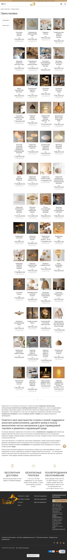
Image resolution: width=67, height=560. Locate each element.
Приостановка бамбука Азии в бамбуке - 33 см (45, 382)
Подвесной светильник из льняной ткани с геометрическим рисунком (59, 180)
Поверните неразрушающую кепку (19, 323)
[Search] (61, 4)
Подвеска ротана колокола (32, 117)
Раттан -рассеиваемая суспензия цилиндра (45, 209)
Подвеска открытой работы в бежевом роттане (45, 353)
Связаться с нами (23, 496)
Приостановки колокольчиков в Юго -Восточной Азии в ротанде (59, 324)
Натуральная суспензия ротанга (59, 351)
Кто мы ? (20, 502)
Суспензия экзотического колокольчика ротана (45, 295)
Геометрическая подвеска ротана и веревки (59, 35)
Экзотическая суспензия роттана (19, 382)
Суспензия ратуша (19, 293)
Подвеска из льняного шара (45, 177)
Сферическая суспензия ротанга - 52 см (45, 237)
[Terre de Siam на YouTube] (64, 543)
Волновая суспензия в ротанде (58, 62)
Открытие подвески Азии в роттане (32, 265)
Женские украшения (40, 496)
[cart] (65, 4)
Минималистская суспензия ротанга (32, 294)
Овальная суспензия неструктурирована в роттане (60, 209)
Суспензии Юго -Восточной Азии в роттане (45, 323)
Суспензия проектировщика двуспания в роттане (46, 63)
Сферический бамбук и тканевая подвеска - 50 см (45, 119)
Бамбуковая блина (59, 237)
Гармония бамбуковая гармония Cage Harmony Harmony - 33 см (59, 384)
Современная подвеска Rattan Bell (32, 34)
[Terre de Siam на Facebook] (54, 543)
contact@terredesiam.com (58, 529)
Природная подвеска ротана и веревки (19, 266)
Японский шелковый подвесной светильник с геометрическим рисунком (19, 148)
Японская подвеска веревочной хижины (32, 209)
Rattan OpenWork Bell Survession (19, 90)
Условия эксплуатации (9, 537)
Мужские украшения (40, 499)
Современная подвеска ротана (32, 90)
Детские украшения (40, 502)
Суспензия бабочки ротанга (19, 34)
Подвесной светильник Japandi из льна (32, 178)
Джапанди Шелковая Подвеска (59, 146)
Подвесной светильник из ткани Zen (32, 146)
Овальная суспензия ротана (32, 237)
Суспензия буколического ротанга (58, 294)
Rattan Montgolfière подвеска (59, 265)
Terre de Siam (10, 548)
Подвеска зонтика (45, 33)
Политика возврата (42, 537)
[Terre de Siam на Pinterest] (57, 543)
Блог (19, 505)
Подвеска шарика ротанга (45, 264)
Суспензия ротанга (45, 89)
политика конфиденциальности (26, 537)
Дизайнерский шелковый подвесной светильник (45, 147)
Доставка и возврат (24, 499)
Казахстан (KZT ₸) (32, 555)
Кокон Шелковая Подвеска (19, 178)
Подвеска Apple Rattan (32, 322)
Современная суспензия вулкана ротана (32, 62)
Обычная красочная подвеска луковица (32, 383)
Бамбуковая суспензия (19, 237)
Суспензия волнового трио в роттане (19, 117)
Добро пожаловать (5, 9)
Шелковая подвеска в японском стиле (19, 62)
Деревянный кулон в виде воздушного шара (59, 118)
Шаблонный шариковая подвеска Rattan (19, 351)
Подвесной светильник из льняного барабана (19, 209)
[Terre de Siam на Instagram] (60, 543)
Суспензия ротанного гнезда (58, 90)
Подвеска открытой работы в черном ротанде (32, 352)
